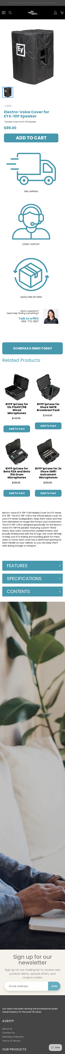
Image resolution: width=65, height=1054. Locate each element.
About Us (7, 1028)
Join (54, 986)
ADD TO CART (31, 138)
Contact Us (8, 1032)
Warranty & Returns (12, 1036)
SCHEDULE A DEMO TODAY (32, 348)
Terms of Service (11, 1040)
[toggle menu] (3, 12)
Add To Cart (17, 429)
